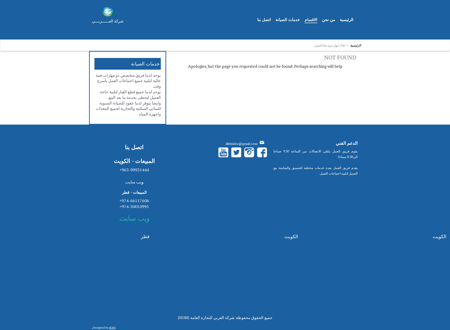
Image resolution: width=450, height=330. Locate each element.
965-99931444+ (134, 169)
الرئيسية (355, 45)
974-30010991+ (134, 206)
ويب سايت (134, 182)
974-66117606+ (134, 200)
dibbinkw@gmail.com (241, 143)
